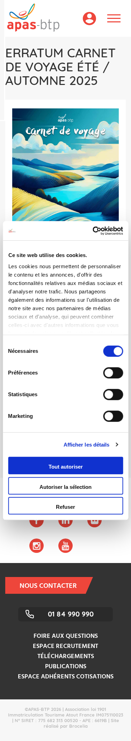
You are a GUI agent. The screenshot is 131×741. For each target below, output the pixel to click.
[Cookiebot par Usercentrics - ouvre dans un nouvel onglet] (93, 230)
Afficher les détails (87, 445)
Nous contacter (48, 586)
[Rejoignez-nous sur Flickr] (94, 520)
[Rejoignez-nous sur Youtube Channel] (65, 546)
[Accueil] (29, 18)
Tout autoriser (66, 467)
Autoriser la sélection (65, 487)
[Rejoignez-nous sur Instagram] (36, 546)
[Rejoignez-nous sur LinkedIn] (65, 520)
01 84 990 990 (71, 614)
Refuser (65, 507)
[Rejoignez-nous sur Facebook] (36, 520)
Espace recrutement (65, 646)
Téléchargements (65, 656)
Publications (65, 667)
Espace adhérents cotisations (66, 677)
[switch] (113, 372)
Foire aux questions (66, 636)
